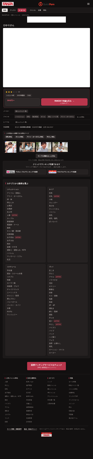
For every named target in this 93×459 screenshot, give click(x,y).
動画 (4, 10)
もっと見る (80, 117)
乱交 (8, 259)
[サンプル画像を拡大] (10, 147)
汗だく (51, 273)
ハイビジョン (20, 117)
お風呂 (9, 206)
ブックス (13, 10)
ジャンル (33, 10)
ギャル (43, 117)
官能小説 (72, 411)
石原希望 (29, 418)
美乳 (50, 215)
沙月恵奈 (29, 422)
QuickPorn (5, 15)
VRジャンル (51, 392)
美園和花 (29, 411)
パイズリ (52, 327)
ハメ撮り (52, 337)
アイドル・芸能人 (14, 193)
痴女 (8, 244)
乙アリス (29, 389)
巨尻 (50, 193)
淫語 (50, 283)
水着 (8, 308)
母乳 (50, 346)
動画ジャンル (51, 385)
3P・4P (52, 305)
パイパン (52, 212)
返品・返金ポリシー (30, 429)
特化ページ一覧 (74, 385)
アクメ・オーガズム (67, 117)
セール (23, 10)
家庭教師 (10, 221)
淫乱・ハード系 (53, 117)
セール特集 (72, 382)
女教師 (9, 209)
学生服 (9, 270)
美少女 (51, 206)
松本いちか (29, 382)
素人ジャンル (15, 15)
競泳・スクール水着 (14, 273)
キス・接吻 (53, 296)
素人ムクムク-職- (21, 111)
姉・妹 (9, 199)
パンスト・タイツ (14, 305)
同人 (70, 407)
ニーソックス (12, 292)
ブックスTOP (73, 396)
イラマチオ (53, 280)
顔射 (50, 292)
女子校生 (8, 392)
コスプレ (10, 277)
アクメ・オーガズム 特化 (35, 137)
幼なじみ (10, 202)
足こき (51, 270)
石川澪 (28, 392)
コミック (72, 403)
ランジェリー (12, 314)
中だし (51, 324)
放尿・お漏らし (55, 343)
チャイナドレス (13, 289)
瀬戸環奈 (29, 385)
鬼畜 (50, 299)
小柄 (50, 199)
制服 (8, 280)
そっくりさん (54, 209)
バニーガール (12, 302)
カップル (10, 218)
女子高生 (10, 237)
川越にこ (29, 403)
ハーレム (10, 253)
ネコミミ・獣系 (13, 296)
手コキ (51, 318)
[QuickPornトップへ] (46, 4)
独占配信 (35, 117)
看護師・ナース (13, 225)
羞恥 (50, 315)
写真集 (71, 414)
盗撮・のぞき (12, 247)
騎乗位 (51, 289)
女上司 (9, 212)
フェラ (51, 340)
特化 (44, 10)
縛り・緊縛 (53, 311)
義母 (8, 228)
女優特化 (72, 392)
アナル (51, 277)
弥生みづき (29, 414)
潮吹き (51, 308)
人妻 (8, 215)
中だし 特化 (50, 137)
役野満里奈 (29, 407)
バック (51, 334)
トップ (49, 382)
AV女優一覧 (51, 400)
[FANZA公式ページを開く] (8, 4)
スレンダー (53, 202)
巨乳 (28, 117)
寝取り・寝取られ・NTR (16, 250)
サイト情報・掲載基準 (14, 429)
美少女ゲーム (73, 418)
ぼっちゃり (53, 221)
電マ (50, 321)
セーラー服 (11, 283)
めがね (9, 311)
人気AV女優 (51, 403)
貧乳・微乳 (53, 218)
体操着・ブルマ (13, 286)
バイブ (51, 331)
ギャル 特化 (19, 137)
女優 (39, 10)
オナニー (52, 286)
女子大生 (10, 240)
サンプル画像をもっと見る (46, 156)
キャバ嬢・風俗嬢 (14, 231)
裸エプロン (11, 299)
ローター (52, 353)
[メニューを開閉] (88, 4)
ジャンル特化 (73, 389)
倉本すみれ (29, 396)
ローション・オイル (56, 349)
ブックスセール (74, 400)
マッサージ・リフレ (14, 256)
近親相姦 (10, 234)
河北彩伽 (29, 400)
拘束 (50, 302)
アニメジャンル (52, 396)
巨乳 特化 (9, 137)
